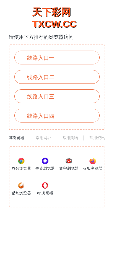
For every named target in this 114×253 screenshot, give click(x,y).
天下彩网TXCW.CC (54, 17)
